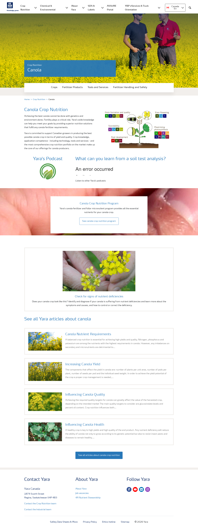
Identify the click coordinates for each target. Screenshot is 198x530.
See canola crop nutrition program (99, 221)
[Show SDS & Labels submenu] (102, 7)
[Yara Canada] (13, 6)
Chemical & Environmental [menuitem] (47, 7)
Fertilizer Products (72, 87)
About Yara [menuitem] (74, 7)
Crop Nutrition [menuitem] (25, 7)
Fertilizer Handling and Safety (130, 87)
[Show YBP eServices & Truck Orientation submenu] (159, 7)
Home (27, 99)
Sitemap (125, 522)
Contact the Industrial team (37, 510)
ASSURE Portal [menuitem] (111, 7)
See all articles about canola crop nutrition (99, 455)
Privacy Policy (90, 522)
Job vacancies (82, 493)
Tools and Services (98, 87)
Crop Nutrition (39, 99)
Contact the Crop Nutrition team (40, 504)
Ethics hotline (108, 522)
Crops (54, 87)
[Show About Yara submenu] (83, 7)
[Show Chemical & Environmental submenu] (67, 7)
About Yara (80, 489)
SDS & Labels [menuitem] (91, 7)
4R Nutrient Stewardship (87, 498)
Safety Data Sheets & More (64, 522)
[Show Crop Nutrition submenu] (35, 7)
